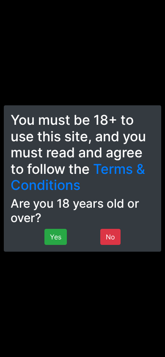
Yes (55, 237)
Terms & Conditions (78, 177)
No (110, 237)
